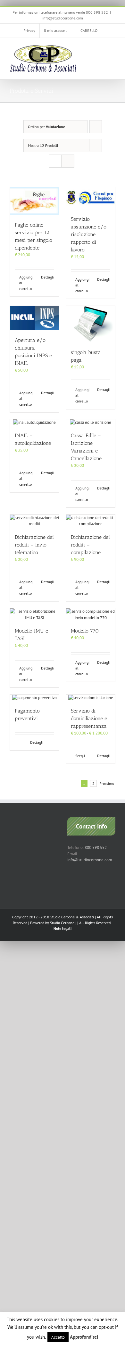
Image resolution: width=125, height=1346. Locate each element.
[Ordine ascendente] (95, 126)
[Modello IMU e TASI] (34, 614)
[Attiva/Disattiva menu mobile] (112, 47)
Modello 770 (85, 631)
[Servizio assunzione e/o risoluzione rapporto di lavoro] (90, 198)
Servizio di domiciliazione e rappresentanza (89, 718)
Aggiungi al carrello (26, 283)
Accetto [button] (58, 1337)
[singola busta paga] (90, 324)
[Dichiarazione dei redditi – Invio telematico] (34, 521)
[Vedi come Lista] (68, 161)
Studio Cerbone (62, 922)
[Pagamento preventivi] (34, 698)
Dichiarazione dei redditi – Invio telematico (34, 544)
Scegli (80, 755)
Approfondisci (84, 1337)
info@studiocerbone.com (62, 18)
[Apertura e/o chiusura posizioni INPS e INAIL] (34, 318)
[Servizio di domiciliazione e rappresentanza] (90, 698)
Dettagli (47, 277)
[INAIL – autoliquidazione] (34, 422)
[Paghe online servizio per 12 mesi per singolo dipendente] (34, 200)
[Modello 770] (90, 614)
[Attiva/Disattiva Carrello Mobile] (101, 47)
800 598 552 (96, 847)
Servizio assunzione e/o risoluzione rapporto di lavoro (88, 234)
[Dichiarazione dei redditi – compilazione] (90, 521)
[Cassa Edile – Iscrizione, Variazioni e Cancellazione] (90, 422)
